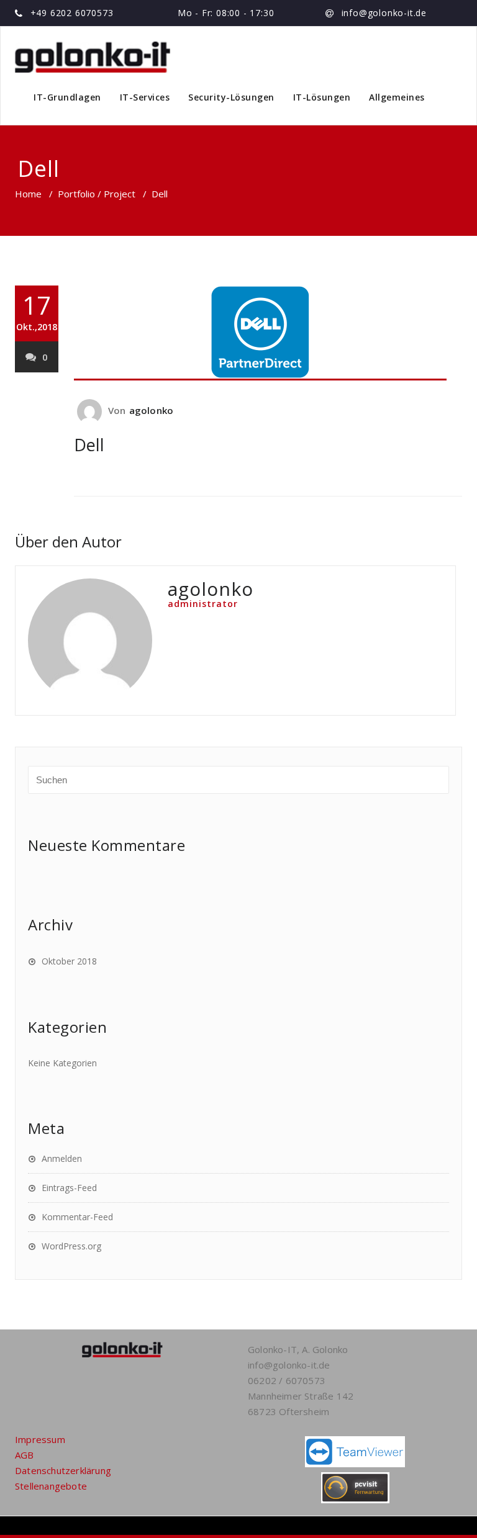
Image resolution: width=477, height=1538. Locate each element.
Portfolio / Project (96, 193)
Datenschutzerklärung (63, 1470)
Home (28, 193)
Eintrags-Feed (69, 1188)
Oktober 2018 (69, 961)
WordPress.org (71, 1246)
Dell (89, 444)
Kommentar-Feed (77, 1217)
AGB (24, 1455)
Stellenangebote (51, 1486)
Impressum (40, 1439)
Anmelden (62, 1158)
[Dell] (268, 333)
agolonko (151, 410)
